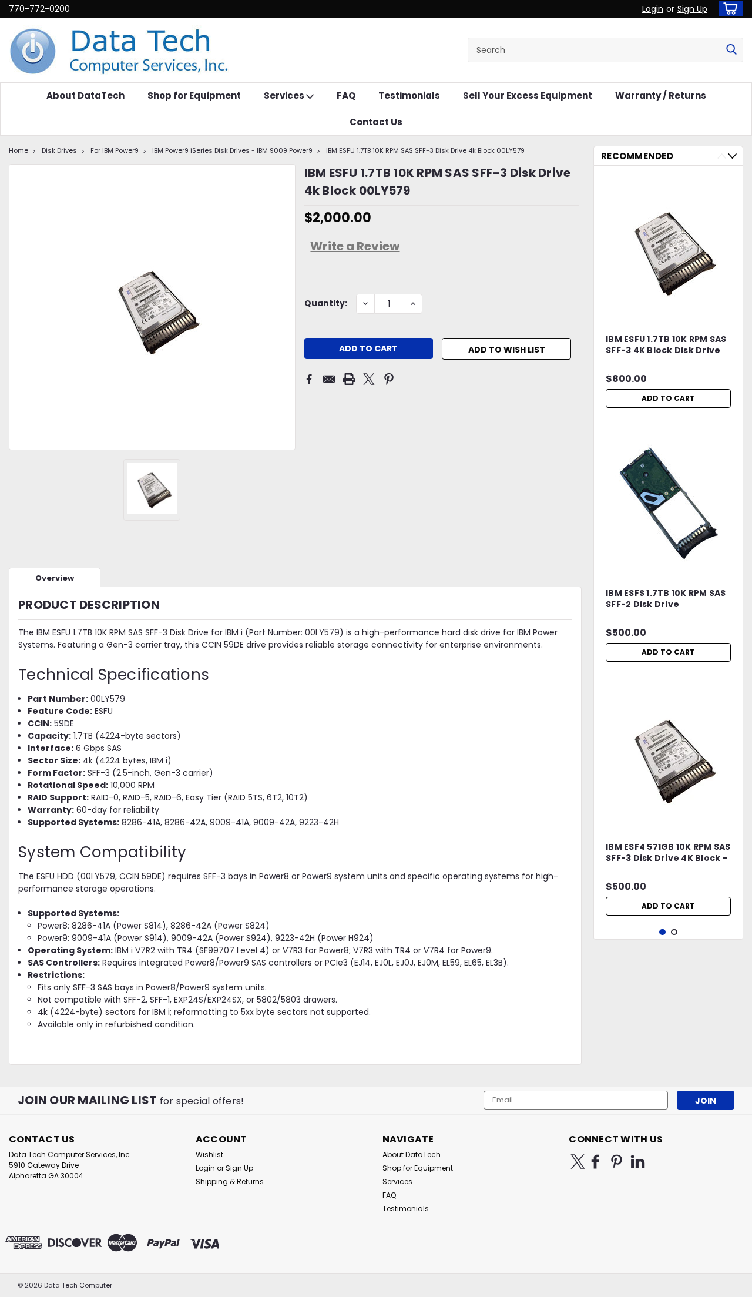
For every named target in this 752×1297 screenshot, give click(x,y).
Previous (721, 156)
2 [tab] (674, 932)
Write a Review (355, 246)
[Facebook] (309, 379)
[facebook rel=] (595, 1161)
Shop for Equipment (194, 95)
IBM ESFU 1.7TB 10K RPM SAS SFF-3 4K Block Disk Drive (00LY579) (666, 345)
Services (285, 95)
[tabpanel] (668, 294)
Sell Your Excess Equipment (527, 95)
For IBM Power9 (114, 150)
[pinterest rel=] (616, 1161)
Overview (54, 578)
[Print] (349, 379)
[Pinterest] (389, 379)
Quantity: (325, 303)
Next (732, 156)
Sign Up (692, 9)
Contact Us (376, 122)
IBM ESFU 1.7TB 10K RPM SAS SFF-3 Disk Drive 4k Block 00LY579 (425, 150)
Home (18, 150)
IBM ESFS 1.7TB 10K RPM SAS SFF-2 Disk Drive (666, 599)
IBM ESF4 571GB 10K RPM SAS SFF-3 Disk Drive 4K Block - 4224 (668, 853)
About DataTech (85, 95)
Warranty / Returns (660, 95)
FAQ (346, 95)
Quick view (668, 562)
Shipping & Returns (230, 1182)
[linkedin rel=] (637, 1161)
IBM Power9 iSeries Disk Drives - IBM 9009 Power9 (232, 150)
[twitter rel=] (577, 1161)
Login (652, 9)
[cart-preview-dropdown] (728, 8)
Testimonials (409, 95)
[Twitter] (369, 379)
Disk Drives (59, 150)
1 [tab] (662, 932)
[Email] (329, 379)
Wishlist (209, 1154)
